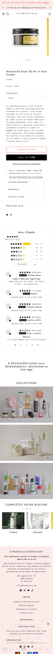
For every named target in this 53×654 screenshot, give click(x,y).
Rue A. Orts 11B (34, 171)
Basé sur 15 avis (12, 239)
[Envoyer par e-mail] (7, 214)
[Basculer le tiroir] (3, 14)
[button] (11, 214)
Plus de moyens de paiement (26, 164)
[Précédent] (3, 8)
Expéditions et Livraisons (26, 609)
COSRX (9, 79)
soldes (46, 2)
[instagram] (24, 646)
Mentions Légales (26, 605)
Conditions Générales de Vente (26, 602)
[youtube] (28, 646)
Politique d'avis (26, 613)
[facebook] (21, 646)
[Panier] (49, 14)
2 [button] (20, 345)
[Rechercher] (7, 14)
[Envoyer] (44, 640)
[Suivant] (50, 8)
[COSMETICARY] (26, 14)
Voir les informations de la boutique (26, 177)
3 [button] (26, 345)
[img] (25, 272)
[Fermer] (48, 624)
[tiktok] (32, 646)
